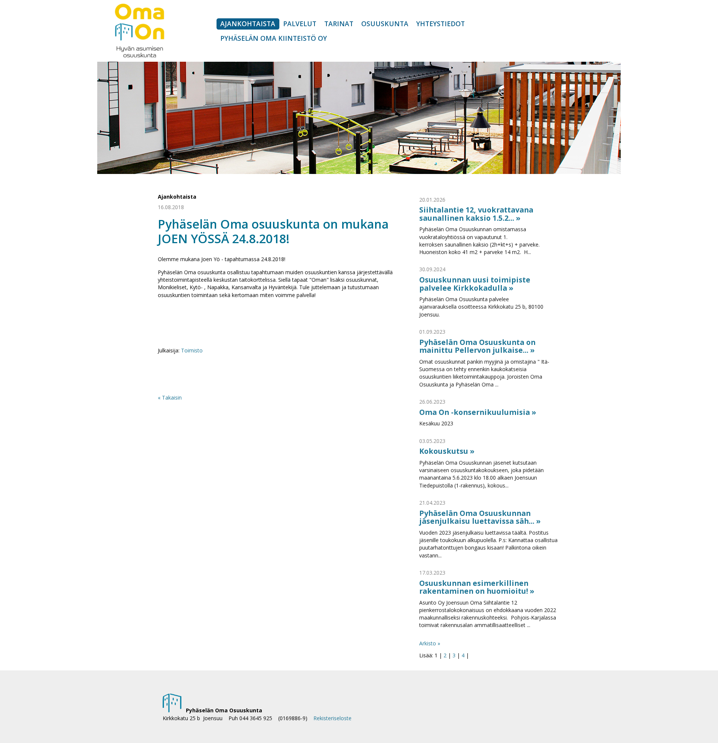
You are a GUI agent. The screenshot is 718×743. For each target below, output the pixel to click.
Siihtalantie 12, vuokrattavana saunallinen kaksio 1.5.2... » (476, 214)
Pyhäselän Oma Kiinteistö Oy (273, 38)
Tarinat (338, 23)
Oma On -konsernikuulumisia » (477, 412)
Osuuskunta (384, 23)
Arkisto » (429, 643)
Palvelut (299, 23)
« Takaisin (170, 397)
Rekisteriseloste (332, 718)
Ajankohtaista (247, 23)
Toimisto (192, 350)
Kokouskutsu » (447, 451)
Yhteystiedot (440, 23)
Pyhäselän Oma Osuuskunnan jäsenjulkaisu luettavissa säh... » (480, 517)
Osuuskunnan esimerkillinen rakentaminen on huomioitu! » (476, 587)
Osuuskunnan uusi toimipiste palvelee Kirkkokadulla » (474, 284)
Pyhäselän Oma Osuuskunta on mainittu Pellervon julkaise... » (477, 346)
